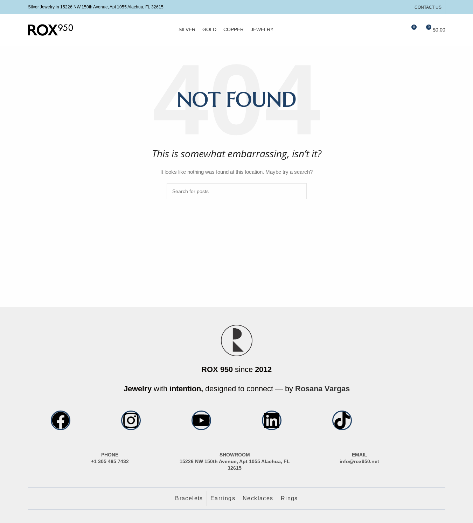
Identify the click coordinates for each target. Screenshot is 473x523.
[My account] (385, 30)
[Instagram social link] (393, 7)
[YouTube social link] (402, 7)
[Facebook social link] (385, 7)
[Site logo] (50, 29)
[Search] (398, 30)
